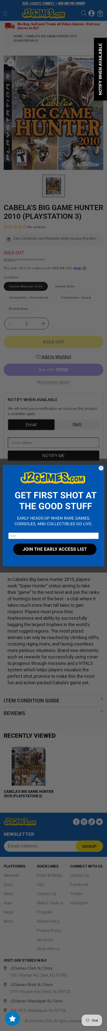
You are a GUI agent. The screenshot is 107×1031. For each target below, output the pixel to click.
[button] (53, 499)
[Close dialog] (101, 468)
